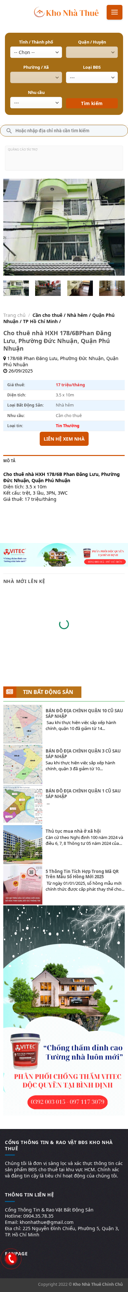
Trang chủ (14, 315)
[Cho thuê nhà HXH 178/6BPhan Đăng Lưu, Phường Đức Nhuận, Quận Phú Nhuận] (16, 288)
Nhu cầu (36, 92)
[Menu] (114, 12)
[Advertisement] (64, 161)
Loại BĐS (92, 67)
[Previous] (14, 227)
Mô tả (9, 460)
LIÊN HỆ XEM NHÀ (64, 439)
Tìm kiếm (92, 94)
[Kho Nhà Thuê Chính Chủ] (66, 11)
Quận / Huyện (92, 42)
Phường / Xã (36, 67)
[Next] (114, 227)
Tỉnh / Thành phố (36, 42)
